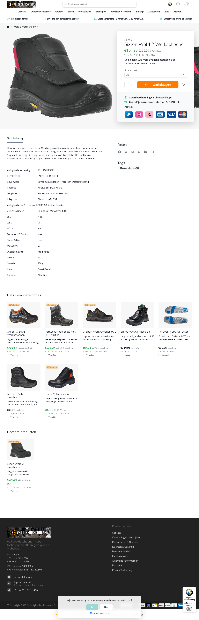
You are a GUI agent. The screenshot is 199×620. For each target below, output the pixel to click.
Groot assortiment (19, 18)
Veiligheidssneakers (41, 11)
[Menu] (194, 589)
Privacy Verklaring (122, 570)
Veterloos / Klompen (121, 11)
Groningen (101, 11)
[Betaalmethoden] (142, 605)
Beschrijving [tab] (15, 138)
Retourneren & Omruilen (125, 542)
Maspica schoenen (129, 168)
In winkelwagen (160, 85)
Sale (167, 11)
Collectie (22, 11)
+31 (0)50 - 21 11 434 (18, 561)
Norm (71, 11)
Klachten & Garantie (123, 546)
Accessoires (154, 11)
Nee (106, 607)
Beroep (140, 11)
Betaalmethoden (121, 551)
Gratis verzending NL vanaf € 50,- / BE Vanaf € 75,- (121, 18)
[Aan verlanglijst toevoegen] (183, 84)
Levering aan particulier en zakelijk (63, 18)
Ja (92, 607)
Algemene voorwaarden (125, 560)
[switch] (189, 609)
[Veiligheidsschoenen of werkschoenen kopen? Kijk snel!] (34, 4)
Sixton (128, 40)
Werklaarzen (84, 11)
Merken (177, 11)
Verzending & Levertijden (126, 537)
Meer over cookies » (99, 613)
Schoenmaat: (131, 70)
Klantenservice (120, 556)
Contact (116, 532)
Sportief (59, 11)
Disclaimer (118, 565)
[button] (177, 4)
